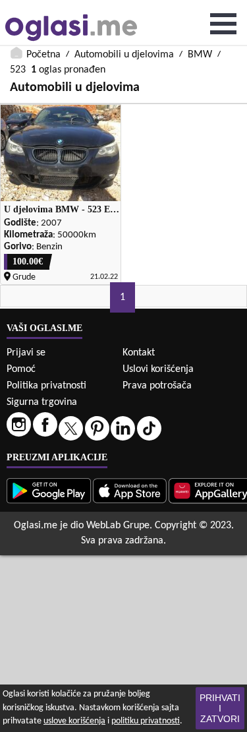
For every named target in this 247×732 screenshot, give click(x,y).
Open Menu (223, 23)
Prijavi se (26, 353)
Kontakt (139, 353)
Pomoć (21, 369)
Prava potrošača (157, 386)
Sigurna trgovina (42, 402)
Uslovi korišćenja (158, 369)
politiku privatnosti (145, 721)
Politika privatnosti (46, 386)
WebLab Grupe (118, 525)
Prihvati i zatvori (220, 708)
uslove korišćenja (74, 721)
